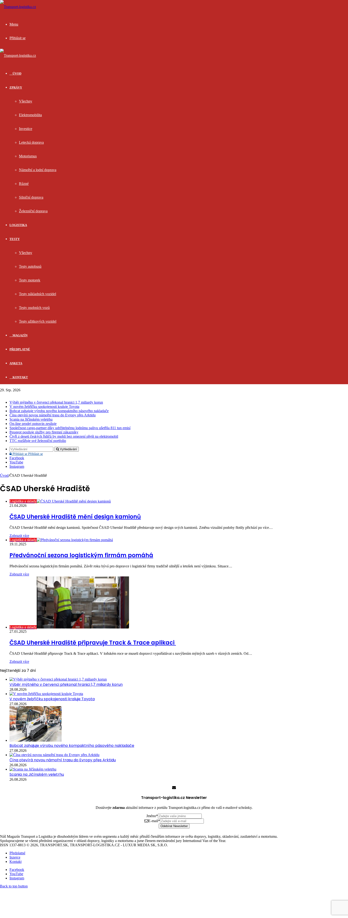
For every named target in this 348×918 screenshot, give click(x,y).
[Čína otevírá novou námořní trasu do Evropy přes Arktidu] (54, 755)
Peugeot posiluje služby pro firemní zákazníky (43, 432)
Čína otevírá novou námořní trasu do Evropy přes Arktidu (52, 415)
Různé (24, 184)
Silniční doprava (31, 197)
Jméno (152, 816)
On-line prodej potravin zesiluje (33, 424)
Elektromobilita (30, 115)
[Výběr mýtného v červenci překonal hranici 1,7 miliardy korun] (58, 679)
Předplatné (19, 349)
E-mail (154, 821)
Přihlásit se (27, 454)
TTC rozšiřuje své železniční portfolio (37, 441)
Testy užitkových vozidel (37, 321)
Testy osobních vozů (34, 308)
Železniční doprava (33, 211)
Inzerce (14, 857)
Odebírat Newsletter (174, 826)
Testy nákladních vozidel (37, 294)
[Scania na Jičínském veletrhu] (32, 769)
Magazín (19, 335)
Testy (14, 239)
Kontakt (20, 377)
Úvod (4, 475)
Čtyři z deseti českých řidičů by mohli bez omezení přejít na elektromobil (63, 436)
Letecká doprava (31, 142)
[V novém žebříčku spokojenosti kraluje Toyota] (46, 694)
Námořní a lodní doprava (37, 170)
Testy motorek (29, 280)
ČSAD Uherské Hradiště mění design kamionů (75, 517)
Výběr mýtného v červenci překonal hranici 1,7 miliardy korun (56, 402)
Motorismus (28, 156)
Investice (25, 129)
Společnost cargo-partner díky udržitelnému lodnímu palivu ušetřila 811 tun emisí (69, 428)
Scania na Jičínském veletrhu (31, 419)
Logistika (18, 225)
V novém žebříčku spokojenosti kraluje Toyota (44, 407)
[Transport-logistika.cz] (18, 7)
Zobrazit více (19, 536)
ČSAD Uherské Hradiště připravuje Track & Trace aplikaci (92, 642)
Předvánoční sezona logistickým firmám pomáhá (81, 555)
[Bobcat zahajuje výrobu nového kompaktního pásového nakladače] (35, 740)
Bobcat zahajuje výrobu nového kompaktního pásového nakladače (59, 411)
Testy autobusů (30, 266)
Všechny (25, 101)
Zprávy (15, 87)
